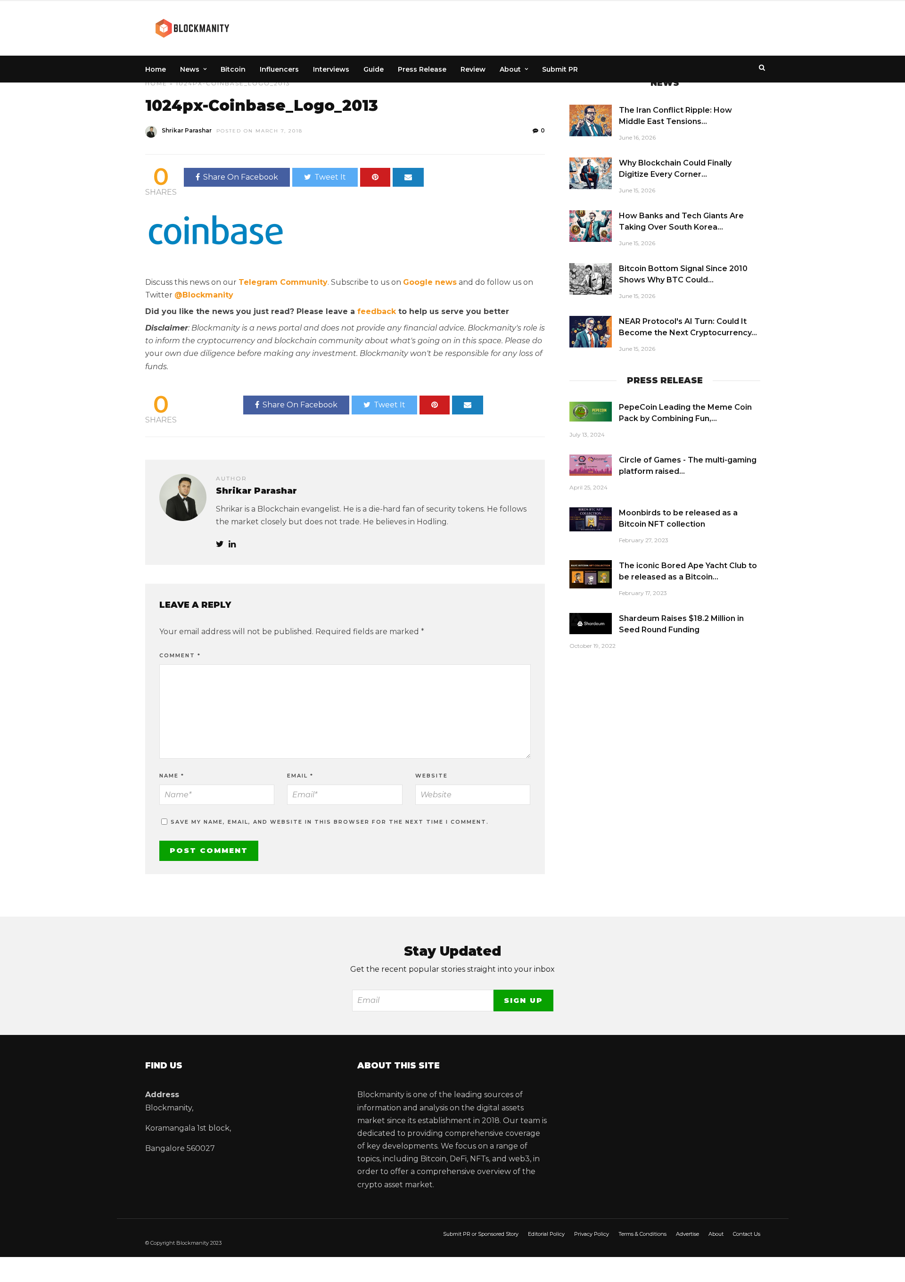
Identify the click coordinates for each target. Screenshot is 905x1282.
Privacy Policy (591, 1234)
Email (300, 775)
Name (171, 775)
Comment (180, 655)
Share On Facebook (240, 177)
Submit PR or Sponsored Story (480, 1234)
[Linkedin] (232, 544)
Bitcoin (233, 69)
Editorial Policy (546, 1234)
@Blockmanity (203, 294)
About (510, 69)
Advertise (687, 1234)
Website (431, 775)
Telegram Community (283, 282)
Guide (373, 69)
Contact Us (746, 1234)
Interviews (331, 69)
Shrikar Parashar (187, 130)
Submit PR (560, 69)
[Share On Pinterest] (375, 177)
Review (473, 69)
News (189, 69)
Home (155, 69)
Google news (430, 282)
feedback (376, 311)
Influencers (279, 69)
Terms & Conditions (642, 1234)
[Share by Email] (408, 177)
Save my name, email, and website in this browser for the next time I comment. (330, 822)
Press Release (422, 69)
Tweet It (330, 177)
